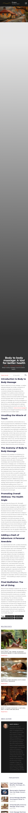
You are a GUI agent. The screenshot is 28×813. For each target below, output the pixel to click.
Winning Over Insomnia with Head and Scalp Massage (13, 680)
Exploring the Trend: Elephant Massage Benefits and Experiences (13, 652)
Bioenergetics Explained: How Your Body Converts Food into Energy (18, 791)
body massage (9, 616)
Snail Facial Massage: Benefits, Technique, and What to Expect (17, 784)
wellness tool (18, 618)
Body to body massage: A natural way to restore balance (13, 708)
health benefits (19, 616)
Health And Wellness (16, 365)
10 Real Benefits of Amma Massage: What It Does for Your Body (18, 805)
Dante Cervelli (4, 375)
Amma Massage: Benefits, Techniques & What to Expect (18, 798)
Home (6, 365)
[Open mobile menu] (26, 3)
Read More (4, 655)
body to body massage (20, 408)
